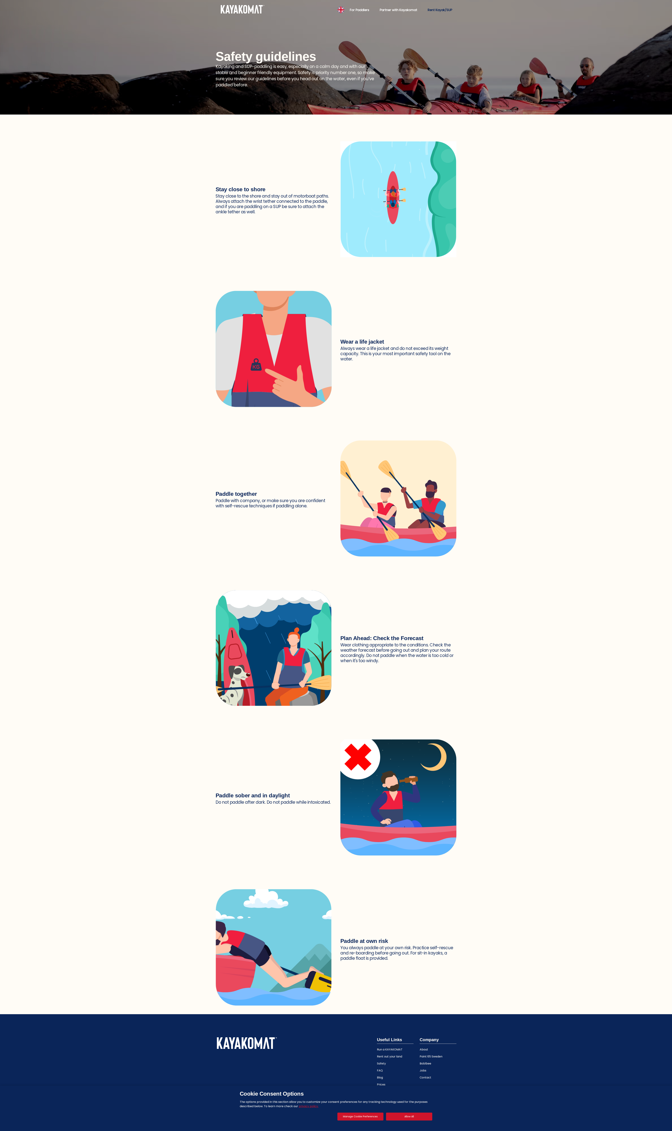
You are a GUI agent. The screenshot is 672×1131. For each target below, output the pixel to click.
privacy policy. (308, 1106)
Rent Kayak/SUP (440, 10)
